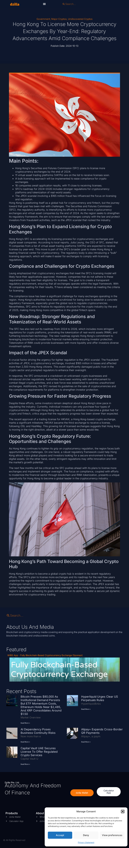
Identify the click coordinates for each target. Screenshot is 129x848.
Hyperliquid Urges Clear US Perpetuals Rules (99, 698)
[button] (122, 811)
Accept (60, 835)
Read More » (25, 723)
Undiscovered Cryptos (80, 18)
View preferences (112, 835)
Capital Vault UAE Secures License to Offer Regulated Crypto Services (39, 752)
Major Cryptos (59, 18)
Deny (86, 835)
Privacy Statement (86, 842)
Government (43, 18)
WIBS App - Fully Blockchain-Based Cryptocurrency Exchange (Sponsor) (45, 655)
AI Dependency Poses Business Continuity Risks (38, 731)
